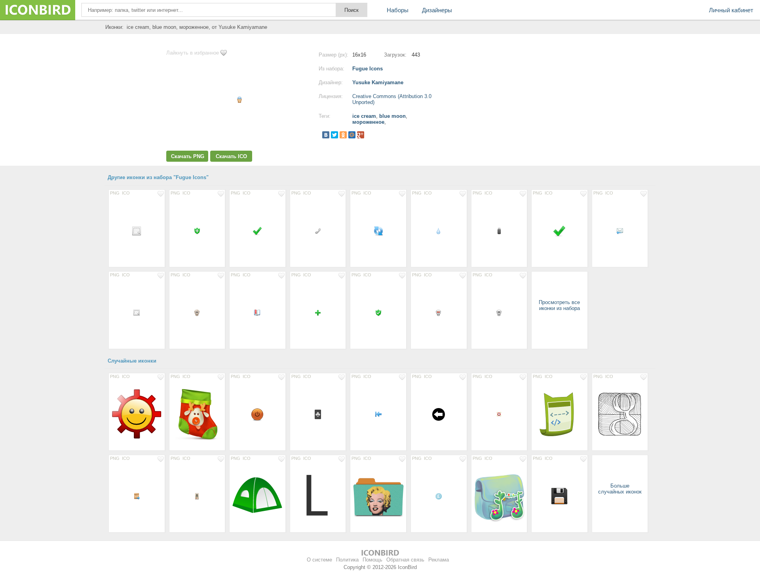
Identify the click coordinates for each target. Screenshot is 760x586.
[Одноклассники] (343, 134)
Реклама (438, 560)
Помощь (372, 560)
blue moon (392, 116)
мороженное (368, 122)
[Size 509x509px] (499, 495)
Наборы (397, 10)
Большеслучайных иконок (620, 489)
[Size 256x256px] (197, 414)
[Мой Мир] (351, 134)
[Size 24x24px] (137, 230)
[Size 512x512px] (378, 495)
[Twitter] (334, 134)
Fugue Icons (367, 69)
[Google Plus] (360, 134)
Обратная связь (405, 560)
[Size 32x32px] (559, 230)
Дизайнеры (437, 10)
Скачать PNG (187, 156)
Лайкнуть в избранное (192, 53)
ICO (126, 193)
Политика (347, 560)
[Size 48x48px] (559, 495)
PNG (115, 193)
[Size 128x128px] (137, 414)
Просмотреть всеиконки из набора (559, 305)
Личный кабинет (731, 10)
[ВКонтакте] (325, 134)
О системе (319, 560)
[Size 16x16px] (197, 230)
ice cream (364, 116)
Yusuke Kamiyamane (377, 82)
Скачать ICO (231, 156)
